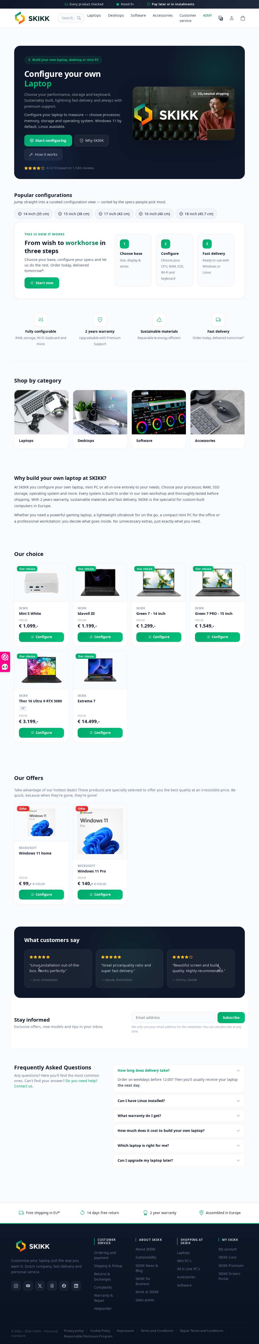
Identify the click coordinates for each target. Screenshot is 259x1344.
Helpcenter (103, 1308)
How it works (46, 154)
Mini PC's (184, 1261)
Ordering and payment (105, 1255)
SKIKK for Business (143, 1281)
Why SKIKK (94, 140)
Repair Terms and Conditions (201, 1331)
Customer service (188, 18)
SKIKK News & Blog (147, 1268)
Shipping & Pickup (108, 1266)
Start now (44, 282)
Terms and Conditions (157, 1331)
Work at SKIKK (147, 1292)
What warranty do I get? (139, 1115)
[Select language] (220, 18)
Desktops (116, 15)
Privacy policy (74, 1331)
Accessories (163, 15)
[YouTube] (28, 1286)
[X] (40, 1286)
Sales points (145, 1300)
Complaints (103, 1287)
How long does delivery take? (144, 1070)
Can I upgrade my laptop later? (145, 1160)
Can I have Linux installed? (141, 1100)
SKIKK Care (227, 1257)
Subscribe (231, 1017)
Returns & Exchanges (102, 1276)
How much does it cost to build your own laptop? (161, 1130)
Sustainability (146, 1257)
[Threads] (52, 1286)
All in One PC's (188, 1269)
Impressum (125, 1331)
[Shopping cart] (243, 18)
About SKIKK (145, 1249)
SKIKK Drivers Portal (229, 1276)
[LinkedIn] (76, 1286)
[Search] (79, 18)
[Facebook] (64, 1286)
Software (138, 15)
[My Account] (232, 18)
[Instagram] (16, 1286)
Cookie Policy (100, 1331)
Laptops (94, 15)
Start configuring (50, 140)
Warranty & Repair (103, 1298)
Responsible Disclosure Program (88, 1336)
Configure (44, 637)
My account (228, 1249)
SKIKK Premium (231, 1265)
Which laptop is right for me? (143, 1145)
